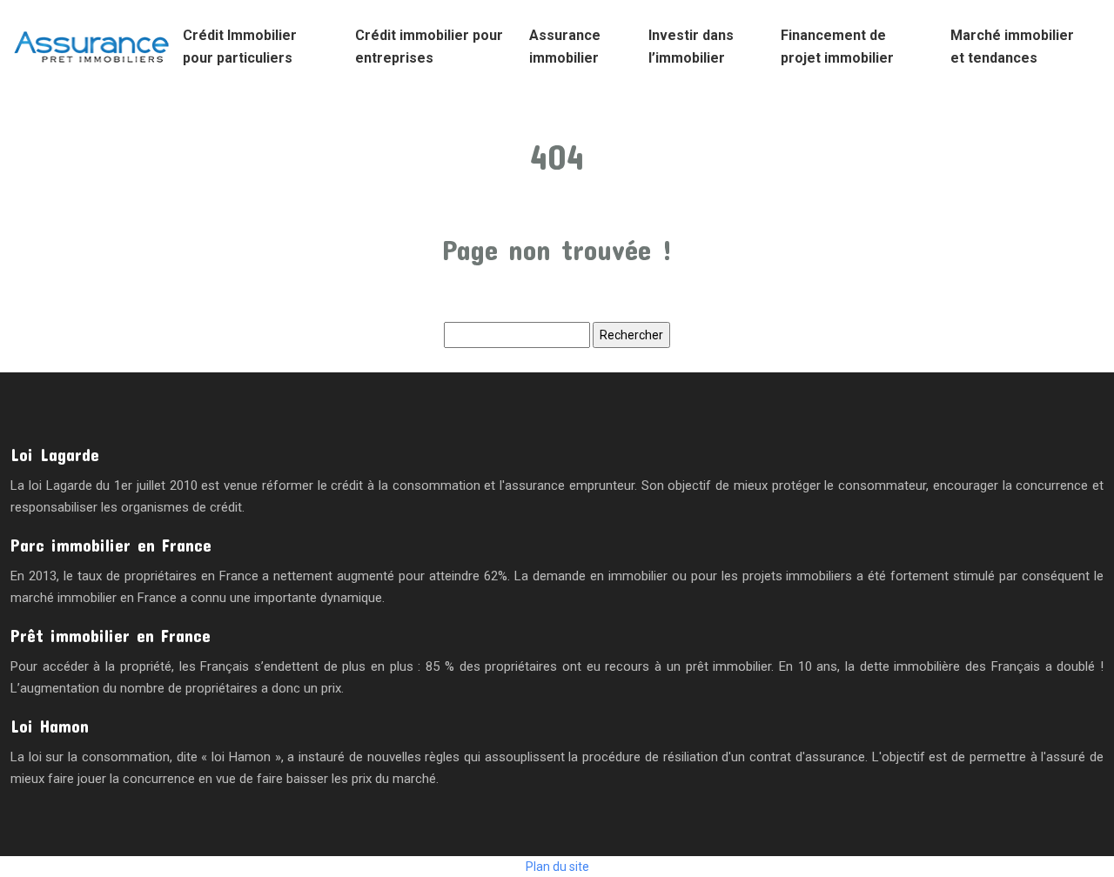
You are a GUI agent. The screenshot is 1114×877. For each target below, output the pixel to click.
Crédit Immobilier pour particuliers (240, 46)
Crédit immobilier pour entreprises (429, 46)
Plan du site (557, 867)
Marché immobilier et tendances (1012, 46)
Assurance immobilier (565, 46)
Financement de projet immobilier (837, 46)
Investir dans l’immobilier (691, 46)
